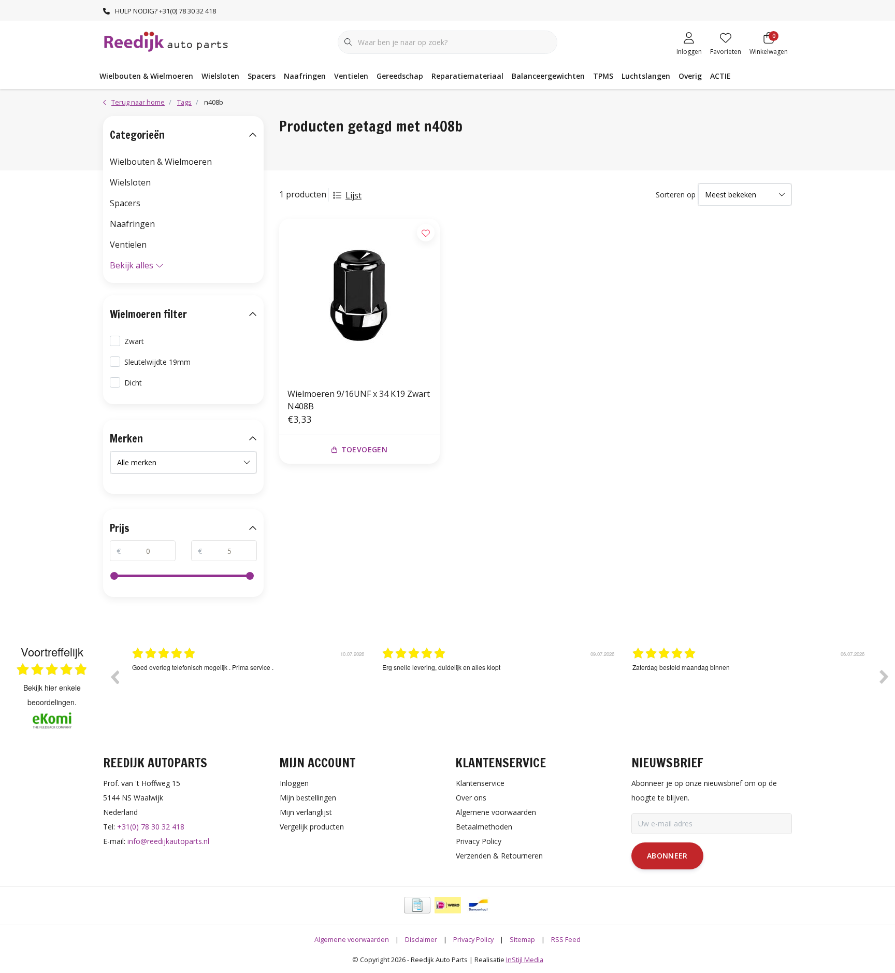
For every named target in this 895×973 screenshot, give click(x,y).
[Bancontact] (478, 905)
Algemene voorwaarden (351, 939)
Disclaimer (421, 939)
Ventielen (351, 76)
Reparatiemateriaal (467, 76)
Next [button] (884, 676)
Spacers (262, 76)
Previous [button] (114, 676)
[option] (249, 684)
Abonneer (667, 856)
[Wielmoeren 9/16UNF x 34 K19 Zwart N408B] (359, 299)
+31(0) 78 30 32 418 (150, 827)
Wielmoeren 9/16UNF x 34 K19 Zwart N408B (358, 400)
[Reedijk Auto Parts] (166, 41)
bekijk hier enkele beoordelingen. (52, 694)
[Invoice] (417, 905)
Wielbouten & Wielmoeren (146, 76)
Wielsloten (220, 76)
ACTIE (720, 76)
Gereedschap (400, 76)
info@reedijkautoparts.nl (168, 841)
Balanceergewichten (548, 76)
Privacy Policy (473, 939)
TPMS (603, 76)
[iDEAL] (448, 905)
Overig (690, 76)
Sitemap (522, 939)
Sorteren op (676, 194)
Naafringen (305, 76)
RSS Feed (566, 939)
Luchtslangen (646, 76)
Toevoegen (364, 449)
